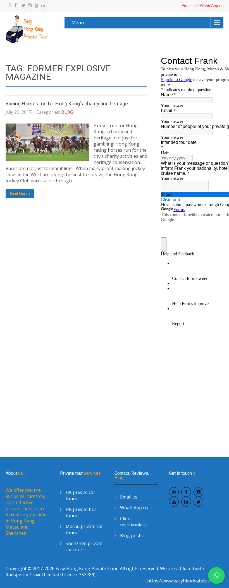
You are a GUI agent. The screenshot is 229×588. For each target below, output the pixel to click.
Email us (189, 5)
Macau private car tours (84, 529)
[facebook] (15, 5)
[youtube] (35, 5)
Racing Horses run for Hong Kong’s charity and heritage (67, 104)
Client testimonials (133, 522)
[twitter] (22, 5)
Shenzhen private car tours (84, 546)
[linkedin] (42, 5)
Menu (77, 23)
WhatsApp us (211, 5)
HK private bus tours (81, 512)
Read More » (20, 194)
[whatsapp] (8, 5)
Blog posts (131, 536)
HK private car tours (80, 495)
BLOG (67, 112)
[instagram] (28, 5)
